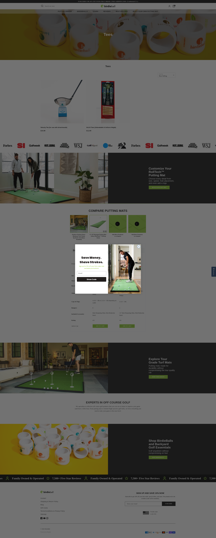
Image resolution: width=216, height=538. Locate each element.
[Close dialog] (138, 246)
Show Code (91, 279)
